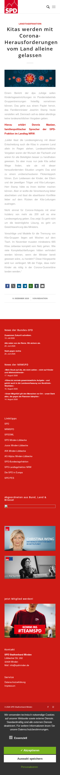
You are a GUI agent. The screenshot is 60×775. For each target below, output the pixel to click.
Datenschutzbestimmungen (33, 729)
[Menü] (54, 7)
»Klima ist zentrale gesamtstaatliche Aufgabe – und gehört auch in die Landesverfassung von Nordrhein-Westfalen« (27, 383)
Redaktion (42, 298)
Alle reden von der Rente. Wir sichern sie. (22, 343)
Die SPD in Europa (13, 472)
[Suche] (46, 6)
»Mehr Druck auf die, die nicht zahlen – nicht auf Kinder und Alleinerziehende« (28, 371)
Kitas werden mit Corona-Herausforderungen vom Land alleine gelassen (31, 42)
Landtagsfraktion (30, 23)
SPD (6, 423)
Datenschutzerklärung (15, 682)
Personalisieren (29, 766)
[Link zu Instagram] (53, 706)
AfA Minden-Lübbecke (15, 450)
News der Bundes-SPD (18, 330)
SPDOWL (9, 434)
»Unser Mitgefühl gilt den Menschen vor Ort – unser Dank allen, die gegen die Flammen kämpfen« (29, 395)
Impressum (9, 685)
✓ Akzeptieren (29, 750)
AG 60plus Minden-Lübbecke (18, 456)
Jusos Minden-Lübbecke (16, 445)
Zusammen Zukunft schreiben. (18, 335)
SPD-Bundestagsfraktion (16, 461)
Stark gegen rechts (12, 351)
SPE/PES (9, 477)
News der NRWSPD (16, 364)
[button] (7, 286)
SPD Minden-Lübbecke (15, 440)
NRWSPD (9, 429)
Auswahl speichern (29, 758)
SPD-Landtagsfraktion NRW (17, 467)
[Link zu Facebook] (48, 706)
